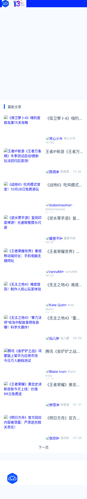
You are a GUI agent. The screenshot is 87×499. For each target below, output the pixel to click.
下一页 (43, 447)
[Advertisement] (43, 53)
